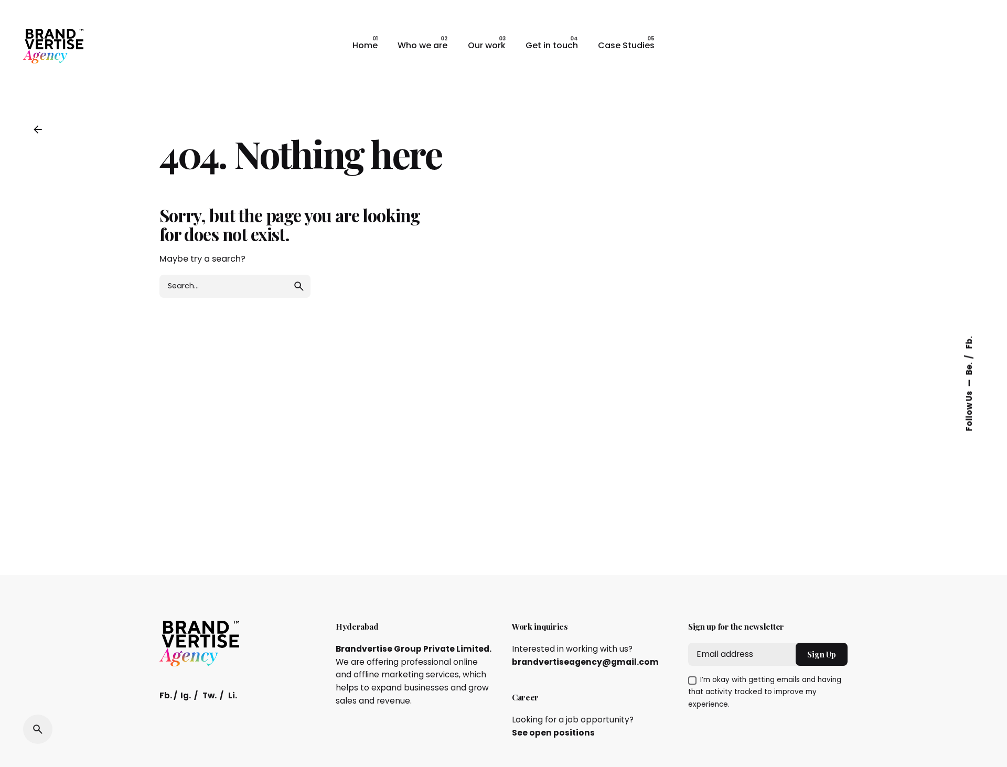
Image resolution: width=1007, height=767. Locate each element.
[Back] (37, 129)
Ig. (185, 695)
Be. (968, 368)
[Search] (37, 729)
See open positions (553, 732)
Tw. (209, 695)
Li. (232, 695)
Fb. (968, 342)
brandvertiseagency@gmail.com (585, 661)
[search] (298, 286)
